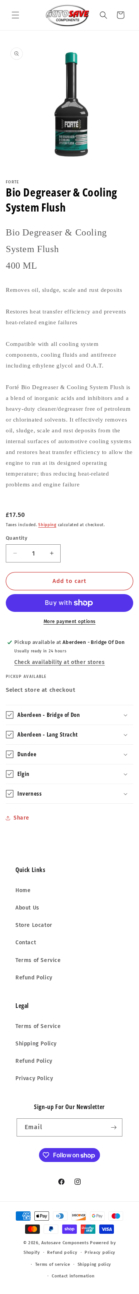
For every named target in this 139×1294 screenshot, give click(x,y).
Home (23, 890)
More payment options (70, 621)
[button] (15, 15)
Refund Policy (34, 977)
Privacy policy (100, 1252)
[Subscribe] (113, 1127)
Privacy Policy (34, 1078)
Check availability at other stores (59, 662)
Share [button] (21, 818)
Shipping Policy (36, 1043)
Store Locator (34, 925)
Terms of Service (38, 960)
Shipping (47, 525)
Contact (25, 942)
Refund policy (62, 1252)
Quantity (16, 538)
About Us (27, 907)
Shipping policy (95, 1264)
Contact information (73, 1276)
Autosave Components (64, 1242)
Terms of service (52, 1264)
